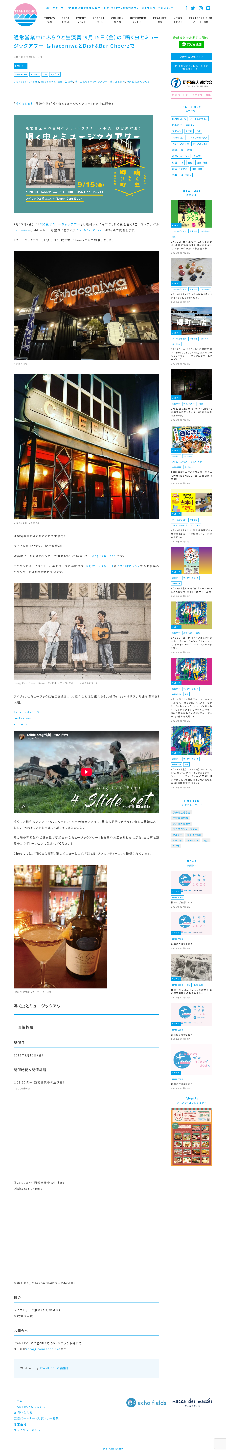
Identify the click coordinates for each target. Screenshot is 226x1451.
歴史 (190, 162)
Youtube (21, 724)
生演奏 (69, 81)
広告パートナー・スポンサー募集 (191, 95)
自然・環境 (197, 168)
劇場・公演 (177, 150)
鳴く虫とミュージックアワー (91, 81)
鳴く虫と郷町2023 (138, 81)
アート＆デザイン (198, 118)
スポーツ (176, 131)
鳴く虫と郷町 (117, 81)
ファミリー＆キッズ (197, 137)
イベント (177, 840)
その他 (188, 131)
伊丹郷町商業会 (182, 823)
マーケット (192, 840)
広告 (189, 150)
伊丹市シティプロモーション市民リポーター (191, 67)
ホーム (18, 1401)
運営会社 (20, 1424)
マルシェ (177, 834)
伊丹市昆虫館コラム (192, 56)
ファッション (178, 137)
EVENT (20, 66)
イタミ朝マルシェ (128, 566)
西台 (206, 840)
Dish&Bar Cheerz (90, 230)
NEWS (176, 891)
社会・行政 (202, 162)
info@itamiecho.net (43, 1349)
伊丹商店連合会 (182, 812)
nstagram (23, 718)
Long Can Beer (102, 556)
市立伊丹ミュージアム (185, 829)
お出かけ (35, 74)
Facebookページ (27, 712)
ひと (199, 131)
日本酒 (197, 156)
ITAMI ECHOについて (30, 1406)
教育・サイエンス (180, 156)
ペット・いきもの (180, 143)
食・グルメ (55, 74)
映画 (174, 162)
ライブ (176, 846)
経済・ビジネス (180, 168)
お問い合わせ (23, 1412)
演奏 (60, 81)
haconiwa (48, 81)
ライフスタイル (200, 143)
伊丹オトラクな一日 (100, 566)
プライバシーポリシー (29, 1430)
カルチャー (191, 125)
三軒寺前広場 (180, 818)
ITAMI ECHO (21, 74)
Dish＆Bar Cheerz (26, 81)
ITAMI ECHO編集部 (54, 1368)
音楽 (45, 74)
